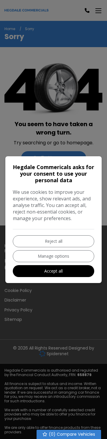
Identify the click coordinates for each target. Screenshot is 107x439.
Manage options (53, 256)
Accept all (53, 271)
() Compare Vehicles (71, 434)
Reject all (53, 241)
